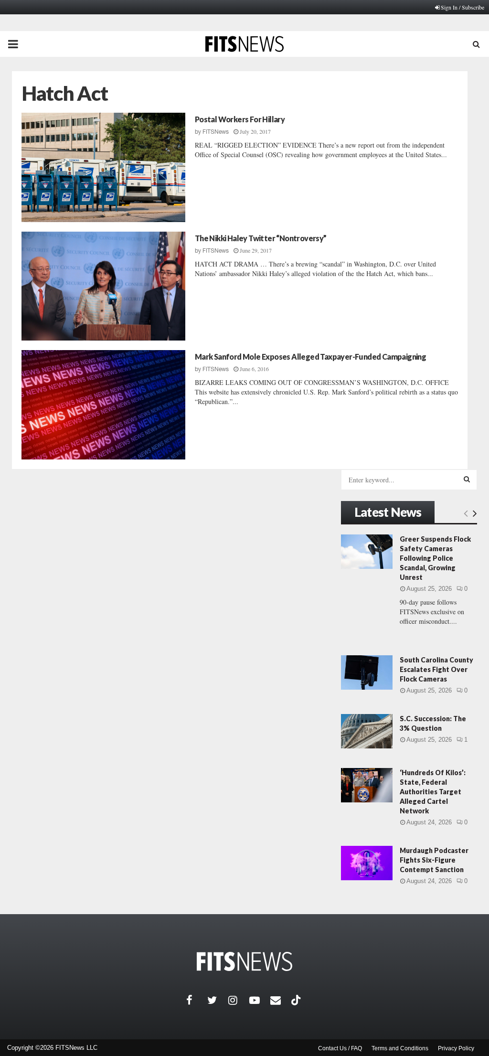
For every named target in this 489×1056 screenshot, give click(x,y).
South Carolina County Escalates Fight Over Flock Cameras (436, 669)
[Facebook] (196, 1000)
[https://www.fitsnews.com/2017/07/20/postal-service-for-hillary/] (103, 167)
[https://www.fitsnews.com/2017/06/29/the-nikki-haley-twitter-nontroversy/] (103, 286)
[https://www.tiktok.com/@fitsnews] (297, 1000)
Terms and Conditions (400, 1048)
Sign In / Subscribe (462, 7)
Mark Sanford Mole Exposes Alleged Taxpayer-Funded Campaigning (310, 356)
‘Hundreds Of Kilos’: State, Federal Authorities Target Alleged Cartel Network (433, 791)
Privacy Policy (456, 1048)
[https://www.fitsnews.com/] (244, 962)
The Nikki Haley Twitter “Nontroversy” (261, 238)
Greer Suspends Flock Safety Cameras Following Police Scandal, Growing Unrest (435, 558)
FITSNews (215, 131)
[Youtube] (259, 1000)
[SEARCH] (467, 479)
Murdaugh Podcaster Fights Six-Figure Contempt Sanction (434, 860)
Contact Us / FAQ (340, 1048)
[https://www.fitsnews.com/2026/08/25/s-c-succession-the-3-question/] (367, 731)
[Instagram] (238, 1000)
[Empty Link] (465, 513)
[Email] (280, 1000)
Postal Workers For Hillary (240, 119)
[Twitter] (217, 1000)
